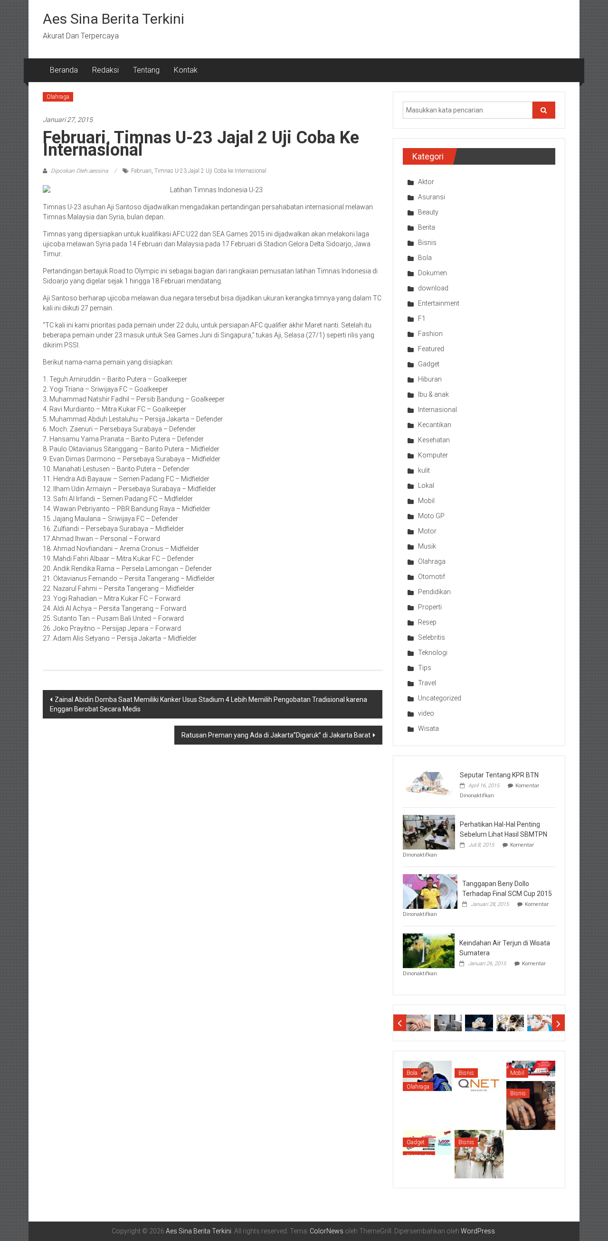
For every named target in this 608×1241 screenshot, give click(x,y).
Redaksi (105, 70)
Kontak (186, 70)
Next (558, 1023)
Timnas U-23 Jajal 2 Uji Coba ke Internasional (210, 171)
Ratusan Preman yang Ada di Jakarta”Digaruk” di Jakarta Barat (275, 735)
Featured (431, 349)
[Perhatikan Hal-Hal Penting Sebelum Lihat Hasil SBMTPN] (429, 831)
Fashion (430, 333)
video (426, 713)
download (433, 288)
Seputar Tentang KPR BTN (499, 775)
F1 (422, 318)
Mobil (426, 500)
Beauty (428, 212)
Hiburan (430, 379)
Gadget (428, 364)
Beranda (64, 70)
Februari (141, 171)
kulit (424, 470)
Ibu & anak (433, 394)
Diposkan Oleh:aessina (79, 171)
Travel (427, 683)
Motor (427, 531)
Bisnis (427, 242)
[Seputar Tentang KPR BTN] (429, 782)
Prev (399, 1023)
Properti (430, 607)
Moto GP (431, 516)
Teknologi (432, 652)
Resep (427, 622)
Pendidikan (434, 592)
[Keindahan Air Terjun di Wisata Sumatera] (429, 950)
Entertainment (438, 303)
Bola (425, 257)
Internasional (437, 409)
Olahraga (58, 96)
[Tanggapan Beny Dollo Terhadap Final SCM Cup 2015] (430, 891)
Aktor (426, 182)
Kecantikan (434, 425)
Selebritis (431, 637)
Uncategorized (439, 698)
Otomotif (431, 576)
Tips (424, 668)
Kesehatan (434, 440)
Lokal (426, 485)
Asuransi (431, 197)
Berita (426, 227)
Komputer (433, 455)
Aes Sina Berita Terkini (113, 18)
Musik (427, 546)
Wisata (428, 728)
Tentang (146, 70)
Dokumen (432, 273)
